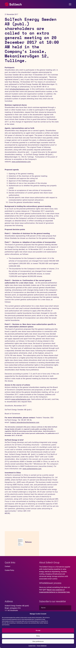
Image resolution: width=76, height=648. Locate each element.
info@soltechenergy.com (19, 89)
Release (28, 542)
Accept (38, 630)
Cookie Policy (32, 645)
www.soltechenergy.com (21, 162)
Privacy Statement (42, 645)
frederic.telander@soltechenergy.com (24, 422)
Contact (7, 566)
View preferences (38, 641)
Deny (38, 636)
